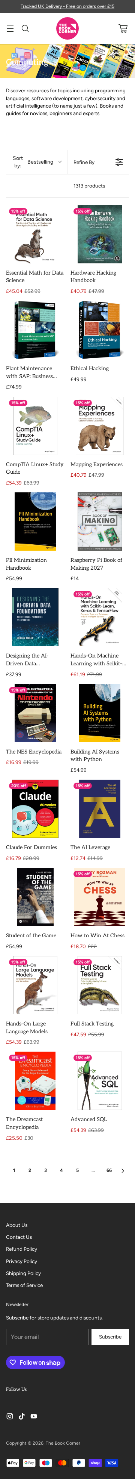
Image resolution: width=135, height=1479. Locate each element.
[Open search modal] (25, 28)
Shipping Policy (23, 1273)
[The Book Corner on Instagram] (9, 1417)
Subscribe (110, 1337)
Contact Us (19, 1237)
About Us (16, 1225)
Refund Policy (21, 1249)
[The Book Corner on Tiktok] (21, 1417)
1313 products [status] (89, 186)
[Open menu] (10, 28)
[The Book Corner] (67, 28)
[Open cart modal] (122, 28)
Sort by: (33, 162)
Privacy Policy (21, 1261)
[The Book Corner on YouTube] (33, 1417)
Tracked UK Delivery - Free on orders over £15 (67, 6)
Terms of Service (24, 1285)
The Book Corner (63, 1443)
